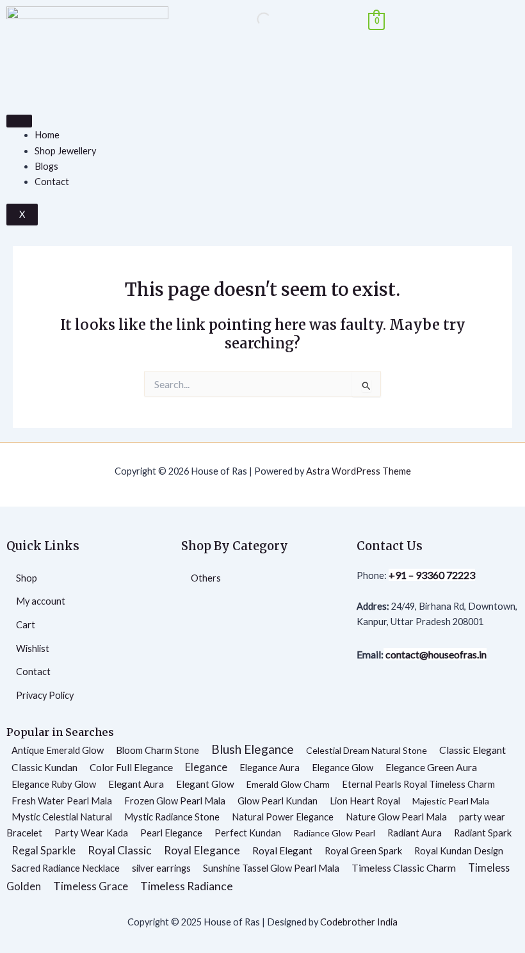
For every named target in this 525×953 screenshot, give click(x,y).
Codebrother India (359, 921)
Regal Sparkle (44, 850)
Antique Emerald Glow (58, 750)
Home (47, 134)
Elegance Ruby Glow (54, 784)
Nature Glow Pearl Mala (396, 816)
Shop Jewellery (65, 150)
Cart (25, 624)
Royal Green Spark (363, 850)
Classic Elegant (472, 750)
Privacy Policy (45, 695)
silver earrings (161, 868)
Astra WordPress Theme (358, 471)
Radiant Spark (483, 832)
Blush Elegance (252, 749)
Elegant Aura (136, 784)
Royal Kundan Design (458, 850)
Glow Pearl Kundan (278, 800)
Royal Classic (120, 850)
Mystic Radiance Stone (172, 816)
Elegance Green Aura (431, 767)
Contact (52, 181)
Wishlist (32, 648)
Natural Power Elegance (283, 816)
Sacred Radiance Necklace (66, 868)
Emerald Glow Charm (288, 784)
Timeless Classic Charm (403, 867)
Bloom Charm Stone (157, 750)
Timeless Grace (90, 886)
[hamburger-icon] (19, 121)
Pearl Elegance (171, 832)
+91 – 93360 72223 (432, 575)
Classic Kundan (44, 767)
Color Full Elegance (131, 767)
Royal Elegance (202, 850)
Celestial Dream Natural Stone (366, 750)
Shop (26, 578)
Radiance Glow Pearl (334, 832)
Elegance (206, 767)
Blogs (46, 166)
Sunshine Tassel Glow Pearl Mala (271, 868)
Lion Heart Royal (365, 800)
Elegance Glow (342, 767)
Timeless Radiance (186, 886)
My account (40, 601)
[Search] (253, 19)
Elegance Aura (269, 767)
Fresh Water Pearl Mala (62, 800)
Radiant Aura (414, 832)
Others (206, 578)
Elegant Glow (205, 784)
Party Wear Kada (91, 832)
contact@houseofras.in (435, 654)
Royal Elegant (282, 850)
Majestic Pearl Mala (450, 800)
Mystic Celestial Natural (62, 816)
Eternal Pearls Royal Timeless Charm (418, 784)
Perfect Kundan (247, 832)
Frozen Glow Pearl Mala (174, 800)
